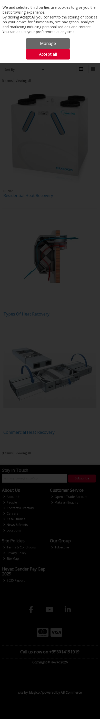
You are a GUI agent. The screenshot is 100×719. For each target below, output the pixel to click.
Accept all (48, 54)
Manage (48, 43)
